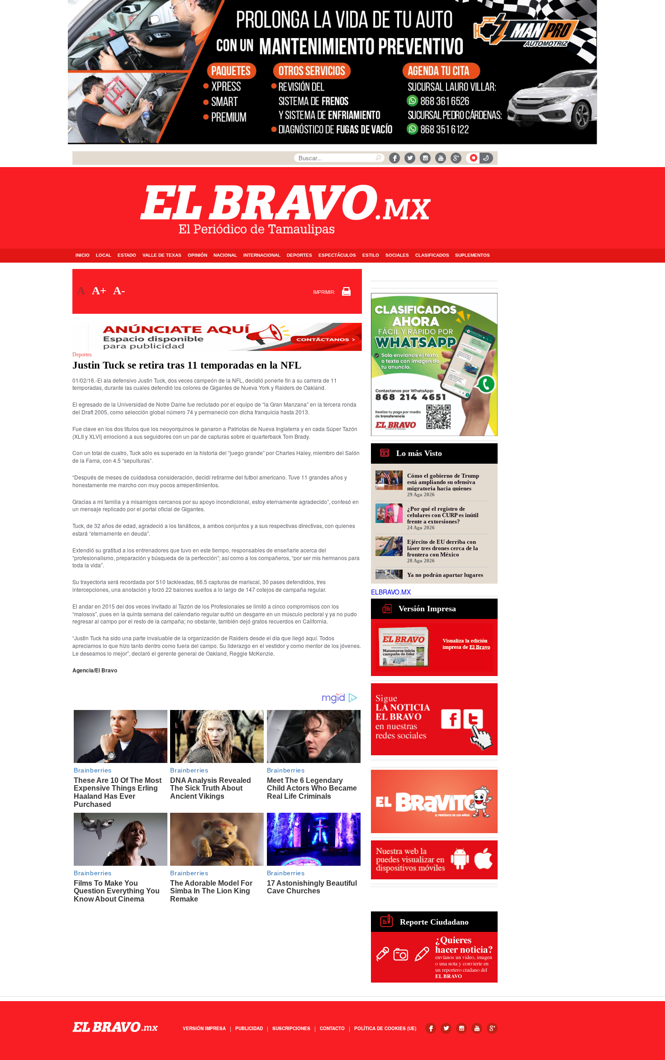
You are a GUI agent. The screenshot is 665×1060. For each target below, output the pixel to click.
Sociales (397, 255)
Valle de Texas (161, 255)
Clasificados (432, 255)
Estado (127, 255)
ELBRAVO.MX (391, 591)
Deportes (299, 255)
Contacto (332, 1028)
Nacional (225, 255)
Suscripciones (291, 1028)
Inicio (83, 255)
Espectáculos (337, 255)
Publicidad (249, 1028)
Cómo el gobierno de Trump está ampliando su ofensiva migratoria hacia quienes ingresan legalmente (443, 482)
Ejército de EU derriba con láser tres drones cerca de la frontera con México (442, 548)
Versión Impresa (204, 1028)
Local (103, 255)
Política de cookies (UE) (385, 1028)
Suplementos (472, 255)
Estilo (370, 255)
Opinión (197, 255)
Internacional (261, 255)
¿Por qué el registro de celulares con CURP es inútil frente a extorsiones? (443, 515)
